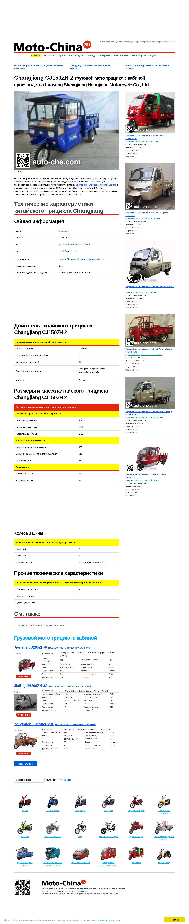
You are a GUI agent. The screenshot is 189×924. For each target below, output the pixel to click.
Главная (35, 55)
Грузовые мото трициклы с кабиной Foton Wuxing (144, 355)
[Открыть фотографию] (66, 130)
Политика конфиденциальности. (76, 891)
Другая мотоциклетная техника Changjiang (41, 625)
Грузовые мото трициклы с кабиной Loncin (141, 292)
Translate (66, 780)
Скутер (61, 55)
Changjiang (64, 231)
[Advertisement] (94, 20)
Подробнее (24, 676)
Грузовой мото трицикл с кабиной (74, 244)
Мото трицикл (121, 55)
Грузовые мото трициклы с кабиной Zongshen (142, 218)
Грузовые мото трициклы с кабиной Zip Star (141, 141)
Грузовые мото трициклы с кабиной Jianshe (142, 480)
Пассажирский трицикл (144, 55)
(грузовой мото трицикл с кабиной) (52, 647)
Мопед (91, 55)
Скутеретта (104, 55)
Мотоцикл (48, 55)
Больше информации (110, 919)
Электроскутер (76, 55)
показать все (25, 764)
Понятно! (174, 919)
